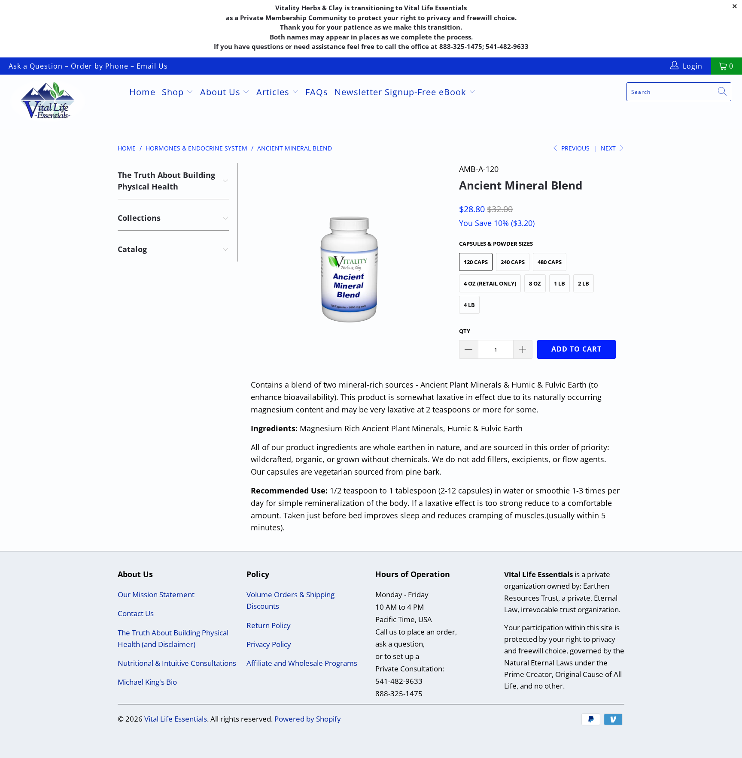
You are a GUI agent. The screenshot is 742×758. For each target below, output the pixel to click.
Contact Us (136, 613)
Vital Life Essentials (175, 719)
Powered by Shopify (307, 719)
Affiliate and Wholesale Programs (301, 663)
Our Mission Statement (156, 594)
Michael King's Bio (147, 682)
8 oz (535, 283)
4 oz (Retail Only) (490, 283)
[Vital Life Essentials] (64, 102)
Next (609, 148)
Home (142, 92)
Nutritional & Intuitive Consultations (177, 663)
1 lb (559, 283)
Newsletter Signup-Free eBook (402, 92)
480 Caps (550, 262)
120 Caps (476, 262)
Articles (274, 92)
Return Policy (268, 625)
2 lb (583, 283)
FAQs (316, 92)
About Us (221, 92)
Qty (464, 331)
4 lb (469, 305)
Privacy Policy (268, 644)
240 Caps (513, 262)
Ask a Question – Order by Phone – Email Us (88, 66)
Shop (174, 92)
